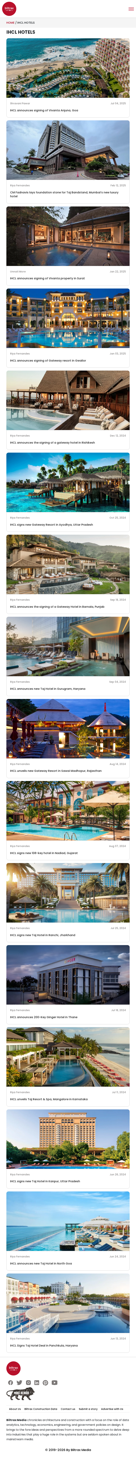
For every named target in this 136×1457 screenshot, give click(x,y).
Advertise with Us (112, 1409)
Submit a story (88, 1409)
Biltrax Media (81, 1450)
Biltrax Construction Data (40, 1409)
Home (10, 23)
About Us (15, 1409)
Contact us (68, 1409)
